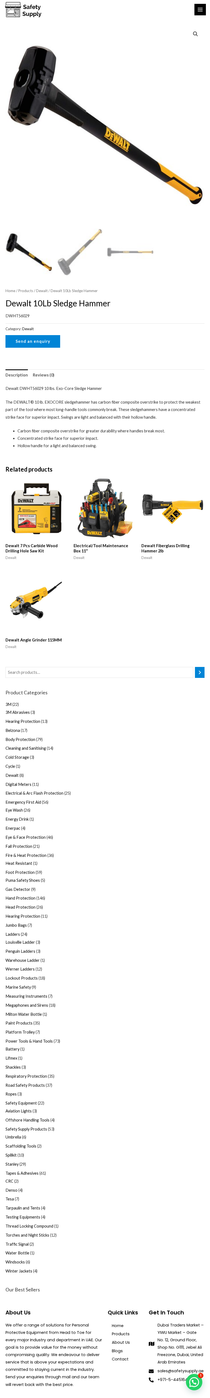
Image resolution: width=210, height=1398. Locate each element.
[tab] (16, 375)
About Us (121, 1342)
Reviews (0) (43, 375)
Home (10, 291)
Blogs (117, 1351)
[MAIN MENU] (200, 9)
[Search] (200, 672)
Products (25, 291)
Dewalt (42, 291)
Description (16, 375)
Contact (120, 1359)
